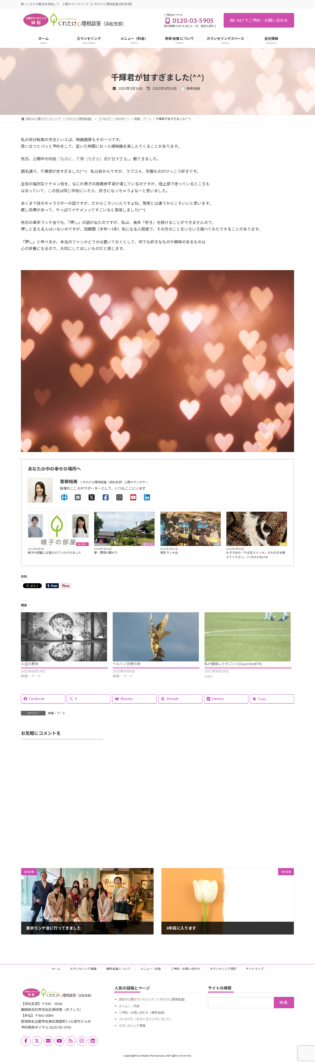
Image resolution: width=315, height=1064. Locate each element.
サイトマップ (255, 969)
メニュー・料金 (150, 969)
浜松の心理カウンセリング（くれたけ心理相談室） (153, 999)
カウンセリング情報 (83, 969)
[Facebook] (107, 497)
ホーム (55, 969)
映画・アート (56, 713)
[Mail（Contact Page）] (79, 497)
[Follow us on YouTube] (59, 1041)
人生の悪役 (29, 664)
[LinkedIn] (148, 497)
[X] (93, 497)
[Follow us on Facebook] (26, 1041)
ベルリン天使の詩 (126, 664)
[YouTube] (134, 497)
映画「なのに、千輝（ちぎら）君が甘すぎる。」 (90, 158)
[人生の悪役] (64, 636)
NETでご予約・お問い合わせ (262, 20)
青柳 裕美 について (118, 969)
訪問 (217, 544)
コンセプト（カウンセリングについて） (145, 1019)
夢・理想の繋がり (106, 552)
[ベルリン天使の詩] (156, 636)
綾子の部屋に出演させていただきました (54, 552)
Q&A (283, 544)
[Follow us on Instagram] (82, 1041)
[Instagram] (120, 497)
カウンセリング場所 (223, 969)
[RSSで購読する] (71, 1041)
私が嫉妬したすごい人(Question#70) (233, 664)
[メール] (48, 1041)
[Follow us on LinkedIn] (93, 1041)
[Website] (65, 497)
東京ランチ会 (169, 552)
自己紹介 (82, 544)
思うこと (148, 544)
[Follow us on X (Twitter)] (37, 1041)
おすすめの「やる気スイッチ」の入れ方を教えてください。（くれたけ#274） (255, 555)
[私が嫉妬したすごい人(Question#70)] (248, 636)
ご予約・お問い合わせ (185, 969)
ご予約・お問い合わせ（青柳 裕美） (143, 1012)
